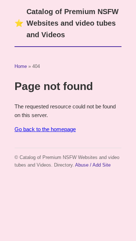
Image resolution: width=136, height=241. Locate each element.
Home (21, 66)
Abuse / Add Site (93, 165)
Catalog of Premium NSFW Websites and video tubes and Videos (67, 23)
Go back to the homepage (45, 129)
